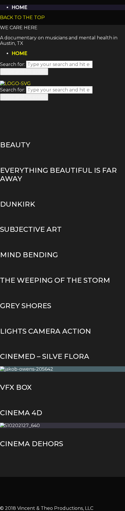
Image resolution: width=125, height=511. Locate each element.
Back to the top (22, 17)
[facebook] (62, 491)
